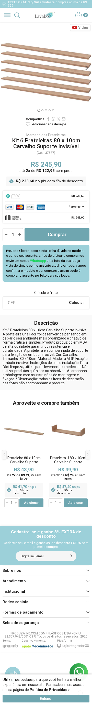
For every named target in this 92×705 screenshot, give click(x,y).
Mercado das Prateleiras (46, 135)
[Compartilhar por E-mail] (63, 119)
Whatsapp (38, 261)
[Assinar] (71, 556)
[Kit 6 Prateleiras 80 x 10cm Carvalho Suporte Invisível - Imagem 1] (46, 68)
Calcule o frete (46, 292)
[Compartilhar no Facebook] (48, 119)
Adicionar (31, 503)
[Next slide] (86, 68)
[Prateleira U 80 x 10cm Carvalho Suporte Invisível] (68, 458)
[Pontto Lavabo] (44, 15)
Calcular (76, 302)
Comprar (57, 234)
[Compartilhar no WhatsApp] (53, 119)
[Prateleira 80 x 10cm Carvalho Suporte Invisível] (24, 458)
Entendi (46, 699)
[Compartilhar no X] (58, 119)
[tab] (38, 110)
